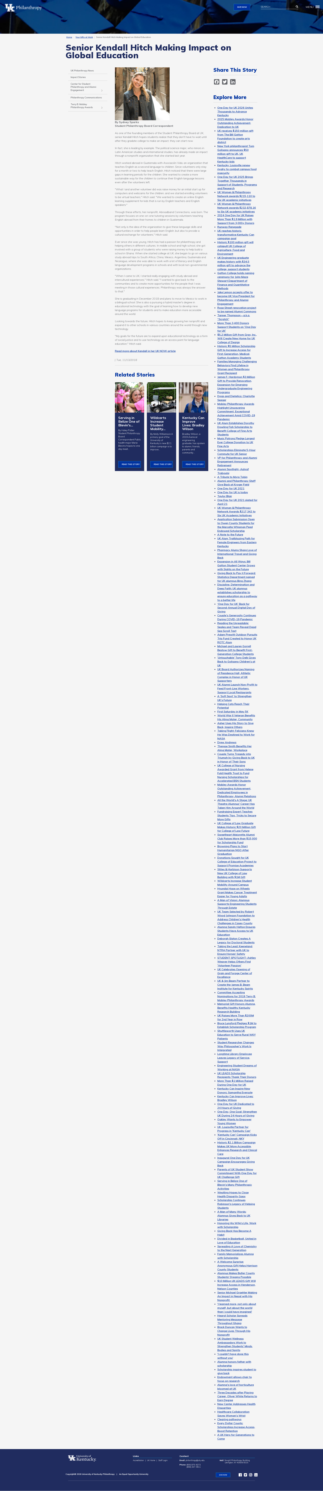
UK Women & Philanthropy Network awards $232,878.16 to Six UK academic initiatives (236, 207)
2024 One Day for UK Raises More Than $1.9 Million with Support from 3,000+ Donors (235, 219)
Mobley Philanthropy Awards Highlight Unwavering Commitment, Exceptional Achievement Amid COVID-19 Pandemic (236, 411)
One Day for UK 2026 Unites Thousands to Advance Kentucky (235, 111)
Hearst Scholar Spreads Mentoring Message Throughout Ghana (232, 1319)
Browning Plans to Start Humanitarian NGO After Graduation (233, 850)
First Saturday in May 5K (232, 711)
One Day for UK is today (232, 492)
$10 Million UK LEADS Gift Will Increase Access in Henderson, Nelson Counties (236, 1284)
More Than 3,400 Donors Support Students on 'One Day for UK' (236, 326)
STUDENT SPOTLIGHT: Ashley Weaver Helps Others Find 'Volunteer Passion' (236, 961)
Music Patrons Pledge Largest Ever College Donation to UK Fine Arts (236, 442)
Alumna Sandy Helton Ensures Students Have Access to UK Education (236, 930)
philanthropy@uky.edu (195, 1460)
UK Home (151, 1460)
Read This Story (131, 464)
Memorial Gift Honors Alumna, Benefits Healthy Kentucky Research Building (236, 1007)
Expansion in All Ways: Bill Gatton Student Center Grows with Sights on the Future (236, 565)
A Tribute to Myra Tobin (232, 477)
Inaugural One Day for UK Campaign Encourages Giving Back (236, 1161)
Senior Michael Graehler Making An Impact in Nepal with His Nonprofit (237, 1296)
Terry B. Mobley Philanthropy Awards (82, 106)
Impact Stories (78, 77)
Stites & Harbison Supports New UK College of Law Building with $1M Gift (234, 873)
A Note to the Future (230, 534)
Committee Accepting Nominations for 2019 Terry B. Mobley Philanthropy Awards (236, 996)
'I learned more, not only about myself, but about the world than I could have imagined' (236, 1307)
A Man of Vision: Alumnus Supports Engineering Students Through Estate (237, 904)
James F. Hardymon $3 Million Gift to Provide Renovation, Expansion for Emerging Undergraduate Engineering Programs (236, 384)
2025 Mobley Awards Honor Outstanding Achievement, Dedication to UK (235, 122)
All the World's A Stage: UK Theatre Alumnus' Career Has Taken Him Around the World (236, 803)
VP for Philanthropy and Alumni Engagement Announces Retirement (237, 461)
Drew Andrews (226, 742)
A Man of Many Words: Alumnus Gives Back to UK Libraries (233, 1215)
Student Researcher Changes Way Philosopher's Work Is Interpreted (235, 1046)
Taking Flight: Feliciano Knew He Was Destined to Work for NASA (236, 734)
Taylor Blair (224, 496)
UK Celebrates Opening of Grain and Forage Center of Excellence (234, 973)
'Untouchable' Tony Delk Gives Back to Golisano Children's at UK (236, 661)
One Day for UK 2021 (230, 488)
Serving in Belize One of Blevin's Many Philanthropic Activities (234, 1184)
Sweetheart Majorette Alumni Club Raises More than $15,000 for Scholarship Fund (237, 838)
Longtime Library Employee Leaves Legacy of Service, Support (234, 1057)
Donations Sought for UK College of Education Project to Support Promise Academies (237, 861)
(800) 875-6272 (194, 1465)
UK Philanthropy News (82, 70)
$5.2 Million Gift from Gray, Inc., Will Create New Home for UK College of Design (237, 338)
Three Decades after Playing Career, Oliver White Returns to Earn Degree (237, 1396)
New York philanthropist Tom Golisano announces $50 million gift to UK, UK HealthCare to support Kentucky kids (235, 153)
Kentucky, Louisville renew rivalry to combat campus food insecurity (237, 169)
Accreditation (138, 1460)
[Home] (25, 7)
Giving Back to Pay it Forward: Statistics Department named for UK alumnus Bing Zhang (236, 576)
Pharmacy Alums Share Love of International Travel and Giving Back (237, 553)
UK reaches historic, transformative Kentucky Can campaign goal (235, 234)
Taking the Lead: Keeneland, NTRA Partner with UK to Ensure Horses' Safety (235, 950)
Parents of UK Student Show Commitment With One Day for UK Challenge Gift (237, 1173)
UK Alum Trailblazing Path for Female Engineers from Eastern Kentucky (237, 542)
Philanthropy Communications (86, 97)
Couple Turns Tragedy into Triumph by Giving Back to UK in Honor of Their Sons (236, 757)
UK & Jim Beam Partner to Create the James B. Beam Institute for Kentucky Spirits (235, 984)
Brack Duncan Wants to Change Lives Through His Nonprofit (233, 1330)
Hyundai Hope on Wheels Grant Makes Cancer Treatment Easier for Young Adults (237, 892)
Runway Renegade (229, 227)
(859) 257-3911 (194, 1467)
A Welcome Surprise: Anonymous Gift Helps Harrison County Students (237, 1265)
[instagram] (249, 1475)
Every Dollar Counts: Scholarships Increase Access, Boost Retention (236, 1427)
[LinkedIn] (255, 1475)
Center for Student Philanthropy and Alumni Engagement (83, 87)
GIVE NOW (242, 7)
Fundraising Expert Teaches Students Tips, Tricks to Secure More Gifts (236, 815)
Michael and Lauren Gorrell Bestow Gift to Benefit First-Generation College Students (235, 650)
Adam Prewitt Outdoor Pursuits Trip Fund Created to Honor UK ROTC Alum (237, 638)
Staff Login (163, 1460)
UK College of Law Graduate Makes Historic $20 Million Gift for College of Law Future (236, 827)
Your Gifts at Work (84, 37)
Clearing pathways (229, 1419)
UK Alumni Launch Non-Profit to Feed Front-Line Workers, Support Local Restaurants (237, 688)
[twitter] (244, 1475)
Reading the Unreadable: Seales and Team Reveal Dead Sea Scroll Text (236, 627)
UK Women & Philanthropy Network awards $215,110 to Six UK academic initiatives (236, 196)
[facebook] (239, 1475)
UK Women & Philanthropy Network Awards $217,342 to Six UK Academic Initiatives (236, 511)
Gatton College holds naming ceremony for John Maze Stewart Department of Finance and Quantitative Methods (235, 280)
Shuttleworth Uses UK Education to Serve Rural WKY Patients (236, 1034)
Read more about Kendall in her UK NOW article (145, 351)
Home (69, 37)
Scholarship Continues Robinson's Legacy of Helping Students (236, 1203)
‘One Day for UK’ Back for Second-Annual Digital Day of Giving (236, 607)
